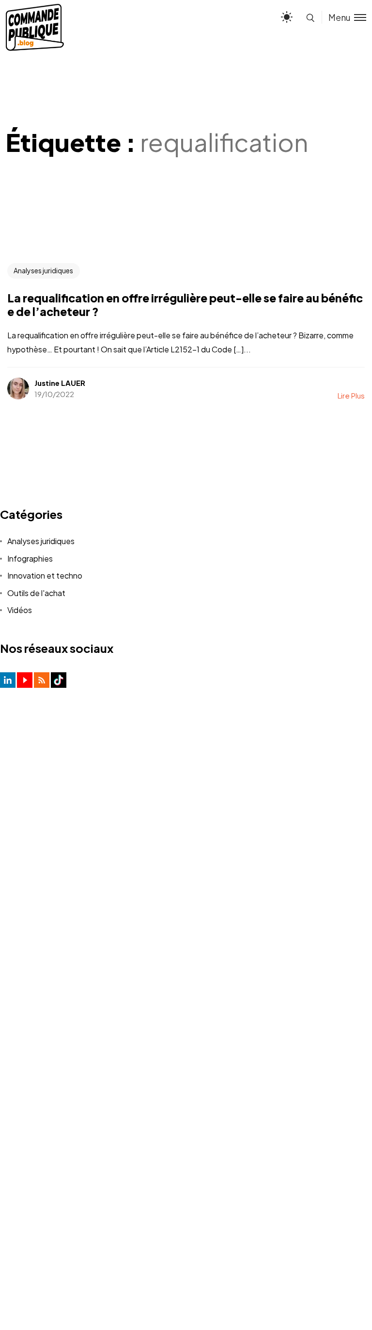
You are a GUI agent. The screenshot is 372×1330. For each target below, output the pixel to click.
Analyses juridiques (43, 270)
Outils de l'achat (36, 593)
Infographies (30, 558)
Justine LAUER (59, 382)
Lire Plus (351, 395)
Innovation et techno (44, 575)
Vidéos (19, 610)
